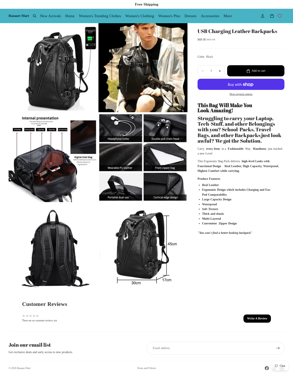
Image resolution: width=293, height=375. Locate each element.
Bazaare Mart (23, 368)
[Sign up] (277, 348)
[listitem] (227, 16)
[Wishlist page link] (280, 16)
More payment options (241, 94)
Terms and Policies (146, 368)
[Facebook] (266, 368)
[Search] (34, 16)
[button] (257, 319)
